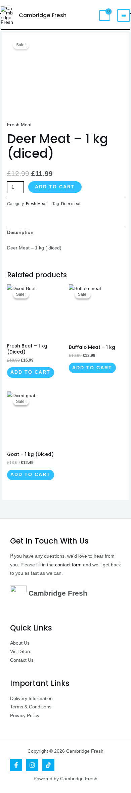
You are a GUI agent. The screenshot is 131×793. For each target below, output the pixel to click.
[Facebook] (16, 765)
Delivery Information (31, 698)
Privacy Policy (24, 715)
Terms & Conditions (30, 706)
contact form (68, 564)
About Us (20, 643)
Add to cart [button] (30, 372)
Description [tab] (20, 232)
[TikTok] (48, 765)
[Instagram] (32, 765)
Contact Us (22, 660)
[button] (88, 15)
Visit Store (21, 651)
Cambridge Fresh (43, 15)
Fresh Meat (19, 124)
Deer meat (70, 203)
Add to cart (55, 186)
